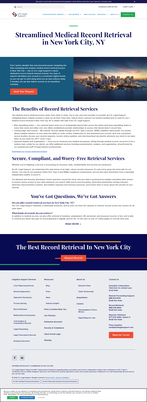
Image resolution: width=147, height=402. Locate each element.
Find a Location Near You (55, 309)
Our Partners (50, 316)
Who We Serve (74, 14)
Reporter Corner (121, 335)
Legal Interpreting (21, 329)
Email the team (115, 301)
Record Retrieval (20, 309)
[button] (128, 14)
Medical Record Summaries (24, 315)
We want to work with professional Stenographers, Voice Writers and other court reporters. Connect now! (73, 1)
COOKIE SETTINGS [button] (27, 397)
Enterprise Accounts (22, 341)
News (48, 297)
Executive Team (84, 286)
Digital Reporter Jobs (86, 318)
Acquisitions (82, 298)
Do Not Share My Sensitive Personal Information (60, 381)
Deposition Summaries (23, 297)
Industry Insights (52, 303)
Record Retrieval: (116, 305)
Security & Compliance (54, 328)
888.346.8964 (115, 308)
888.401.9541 (115, 298)
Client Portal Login (52, 334)
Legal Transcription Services (25, 335)
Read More (41, 397)
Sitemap (48, 340)
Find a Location (89, 14)
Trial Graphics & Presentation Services (22, 322)
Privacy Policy (49, 377)
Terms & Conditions (62, 377)
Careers (80, 304)
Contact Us (128, 14)
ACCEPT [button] (12, 397)
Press (48, 291)
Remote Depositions (22, 291)
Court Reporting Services (24, 286)
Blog (48, 286)
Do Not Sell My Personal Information (26, 381)
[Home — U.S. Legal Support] (19, 16)
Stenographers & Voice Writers (87, 311)
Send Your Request (24, 91)
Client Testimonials (86, 291)
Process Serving (20, 303)
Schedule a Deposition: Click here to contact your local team (120, 288)
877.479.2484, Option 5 (119, 317)
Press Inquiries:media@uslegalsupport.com (121, 326)
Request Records (73, 258)
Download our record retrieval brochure (29, 152)
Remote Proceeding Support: (122, 296)
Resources (102, 14)
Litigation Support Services (53, 14)
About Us (114, 14)
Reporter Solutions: (117, 315)
